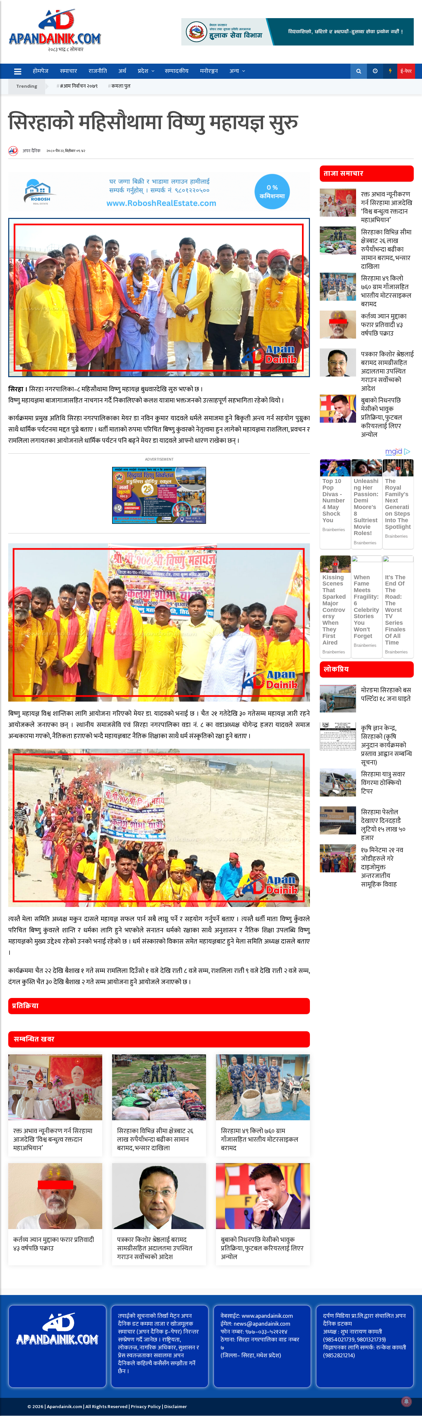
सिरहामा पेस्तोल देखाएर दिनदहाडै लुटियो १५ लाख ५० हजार (383, 825)
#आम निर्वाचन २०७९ (79, 86)
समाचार (68, 71)
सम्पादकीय (177, 71)
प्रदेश (143, 71)
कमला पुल (121, 86)
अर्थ (122, 71)
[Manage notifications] (406, 1401)
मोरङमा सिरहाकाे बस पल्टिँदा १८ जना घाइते (386, 695)
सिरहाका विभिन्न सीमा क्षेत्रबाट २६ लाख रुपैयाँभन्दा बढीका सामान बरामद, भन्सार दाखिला (155, 1140)
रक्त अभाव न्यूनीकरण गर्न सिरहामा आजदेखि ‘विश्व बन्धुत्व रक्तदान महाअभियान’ (52, 1140)
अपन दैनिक (32, 151)
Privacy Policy (146, 1406)
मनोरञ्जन (209, 71)
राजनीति (98, 71)
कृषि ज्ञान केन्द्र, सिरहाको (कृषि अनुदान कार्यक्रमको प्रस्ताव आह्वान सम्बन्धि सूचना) (386, 745)
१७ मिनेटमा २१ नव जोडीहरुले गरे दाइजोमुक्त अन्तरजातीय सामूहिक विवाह (382, 867)
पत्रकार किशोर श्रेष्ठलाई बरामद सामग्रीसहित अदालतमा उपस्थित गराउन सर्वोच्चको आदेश (155, 1248)
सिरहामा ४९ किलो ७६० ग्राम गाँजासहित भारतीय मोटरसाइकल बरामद (259, 1140)
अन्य (234, 71)
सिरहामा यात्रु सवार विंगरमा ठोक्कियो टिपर (383, 783)
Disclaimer (175, 1406)
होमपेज (40, 71)
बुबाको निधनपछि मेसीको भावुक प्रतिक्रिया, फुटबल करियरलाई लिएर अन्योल (262, 1248)
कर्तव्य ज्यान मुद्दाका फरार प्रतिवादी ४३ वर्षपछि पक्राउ (53, 1244)
